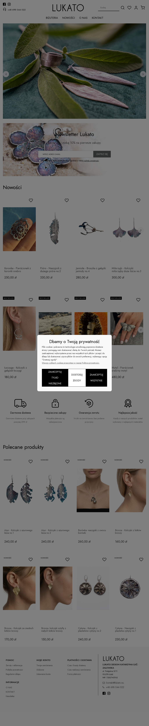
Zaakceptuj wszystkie (96, 377)
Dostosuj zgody (77, 377)
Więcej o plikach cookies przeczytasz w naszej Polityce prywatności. (71, 362)
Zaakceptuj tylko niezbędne (55, 377)
